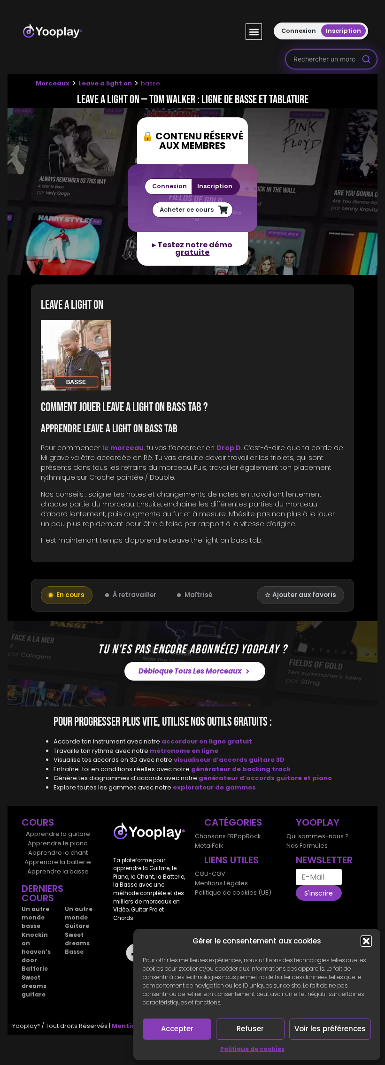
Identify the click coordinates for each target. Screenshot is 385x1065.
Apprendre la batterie (57, 862)
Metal (203, 845)
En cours (70, 594)
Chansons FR (214, 836)
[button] (366, 941)
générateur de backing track (241, 769)
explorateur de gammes (214, 787)
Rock (253, 836)
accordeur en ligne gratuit (207, 741)
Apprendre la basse (58, 871)
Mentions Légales (221, 883)
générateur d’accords (237, 778)
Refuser (250, 1029)
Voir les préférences (330, 1029)
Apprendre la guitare (58, 833)
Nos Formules (307, 845)
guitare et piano (304, 778)
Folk (217, 845)
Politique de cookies (252, 1049)
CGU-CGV (210, 873)
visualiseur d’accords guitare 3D (229, 759)
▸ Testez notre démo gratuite (192, 248)
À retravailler (134, 594)
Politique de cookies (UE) (233, 892)
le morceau (123, 447)
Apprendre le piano (58, 843)
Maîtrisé (198, 594)
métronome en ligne (184, 750)
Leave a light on (105, 83)
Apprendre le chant (58, 852)
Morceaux (52, 83)
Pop (240, 836)
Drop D (228, 447)
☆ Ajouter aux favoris (300, 594)
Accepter (177, 1029)
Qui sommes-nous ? (317, 836)
